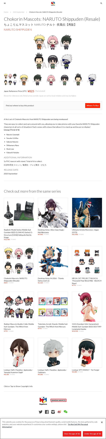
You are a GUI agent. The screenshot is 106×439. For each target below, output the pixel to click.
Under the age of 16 (92, 434)
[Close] (102, 422)
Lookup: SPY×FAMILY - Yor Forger (85, 370)
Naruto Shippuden (18, 29)
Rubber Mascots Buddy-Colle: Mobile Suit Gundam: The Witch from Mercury (19, 326)
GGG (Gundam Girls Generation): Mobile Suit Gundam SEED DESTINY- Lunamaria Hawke (87, 326)
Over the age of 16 (72, 434)
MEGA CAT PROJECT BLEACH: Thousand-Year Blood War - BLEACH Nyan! (86, 280)
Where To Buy (93, 105)
